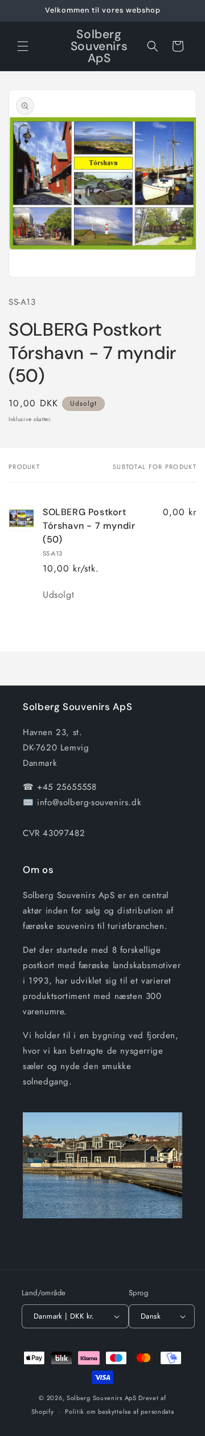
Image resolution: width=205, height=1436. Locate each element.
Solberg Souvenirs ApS (102, 1397)
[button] (22, 46)
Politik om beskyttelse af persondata (119, 1411)
